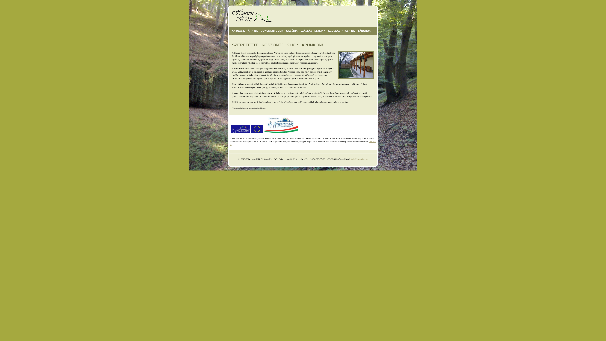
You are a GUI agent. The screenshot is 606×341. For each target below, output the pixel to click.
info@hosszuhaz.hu (359, 159)
